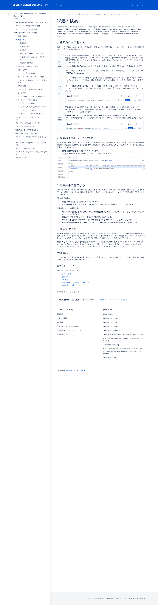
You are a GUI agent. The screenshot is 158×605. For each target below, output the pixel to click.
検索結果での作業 (26, 63)
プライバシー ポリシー (96, 598)
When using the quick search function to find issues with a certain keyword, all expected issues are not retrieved (122, 351)
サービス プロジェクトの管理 (26, 29)
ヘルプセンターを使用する (27, 103)
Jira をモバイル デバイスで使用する (31, 96)
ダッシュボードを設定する (27, 100)
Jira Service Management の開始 (27, 26)
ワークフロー (22, 93)
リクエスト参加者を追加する (28, 73)
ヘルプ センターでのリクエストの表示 (32, 107)
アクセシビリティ (21, 158)
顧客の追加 (22, 86)
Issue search (108, 314)
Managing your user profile (28, 66)
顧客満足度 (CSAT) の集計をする (27, 133)
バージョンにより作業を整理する (30, 89)
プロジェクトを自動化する (25, 148)
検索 (132, 5)
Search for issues (109, 357)
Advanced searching (111, 345)
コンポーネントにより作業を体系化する (32, 114)
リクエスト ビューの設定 (27, 110)
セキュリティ (121, 598)
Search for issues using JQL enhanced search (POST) (123, 334)
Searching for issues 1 (111, 330)
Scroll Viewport (80, 370)
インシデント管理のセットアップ (27, 123)
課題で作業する (23, 36)
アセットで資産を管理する (25, 126)
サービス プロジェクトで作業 (26, 33)
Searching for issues (110, 318)
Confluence (68, 370)
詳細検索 (23, 50)
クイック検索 (25, 47)
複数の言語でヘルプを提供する (26, 130)
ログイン (140, 5)
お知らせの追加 (23, 70)
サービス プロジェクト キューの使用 (31, 77)
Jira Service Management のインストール (30, 22)
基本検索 (23, 43)
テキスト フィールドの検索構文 (31, 53)
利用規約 (110, 598)
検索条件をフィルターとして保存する (75, 282)
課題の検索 (22, 40)
